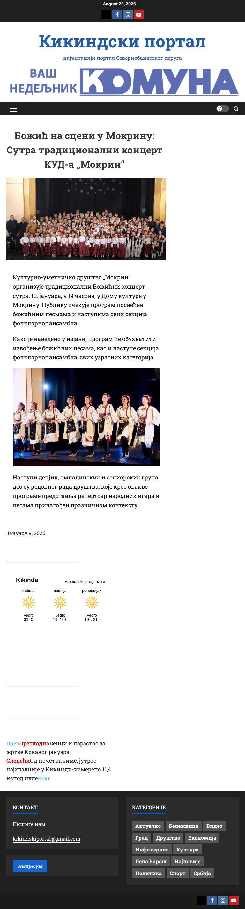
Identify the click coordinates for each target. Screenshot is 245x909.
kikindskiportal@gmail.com (46, 838)
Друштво (168, 837)
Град (141, 837)
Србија (202, 873)
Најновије (187, 861)
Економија (202, 837)
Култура (187, 849)
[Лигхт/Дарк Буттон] (222, 108)
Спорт (178, 873)
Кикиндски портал (122, 40)
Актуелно (148, 825)
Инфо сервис (151, 849)
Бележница (183, 825)
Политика (148, 873)
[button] (13, 108)
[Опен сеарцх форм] (236, 109)
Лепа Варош (151, 861)
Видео (214, 825)
